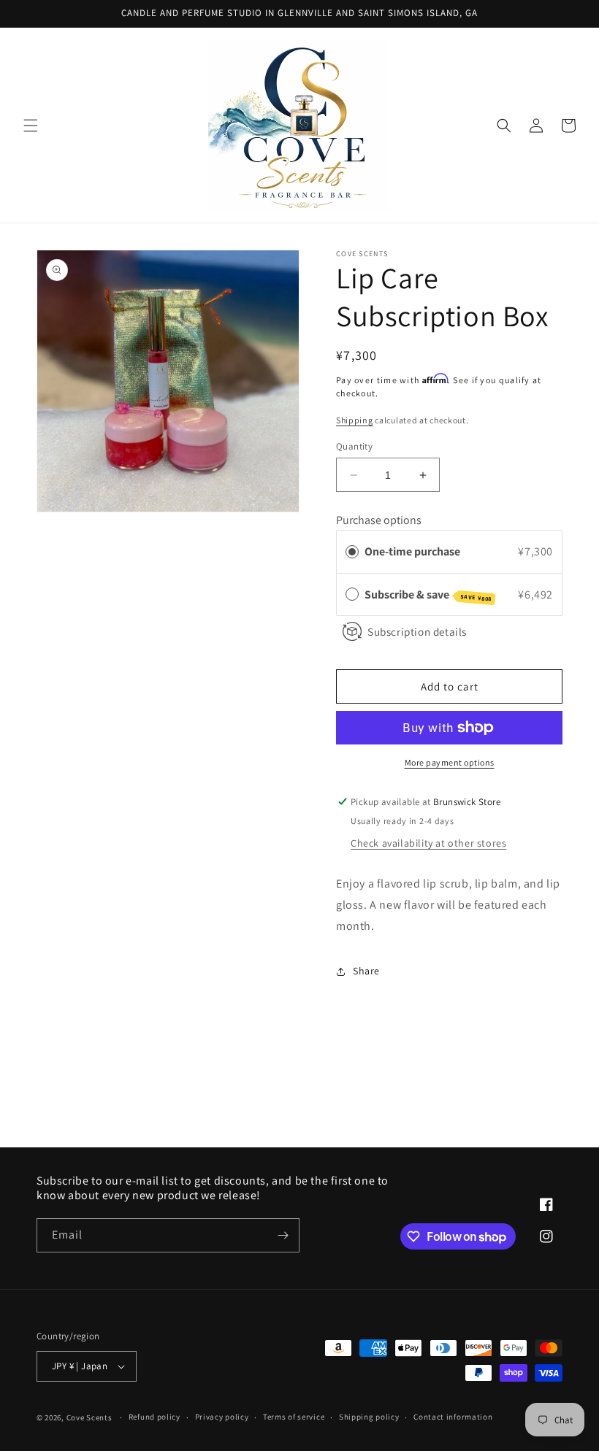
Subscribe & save (428, 595)
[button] (31, 125)
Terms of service (293, 1417)
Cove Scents (89, 1417)
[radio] (352, 551)
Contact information (452, 1417)
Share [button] (366, 970)
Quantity (354, 446)
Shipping (354, 420)
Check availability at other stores (428, 843)
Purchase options (378, 520)
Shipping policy (369, 1417)
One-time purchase (412, 551)
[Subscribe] (283, 1235)
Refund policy (154, 1417)
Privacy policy (222, 1417)
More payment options (450, 762)
